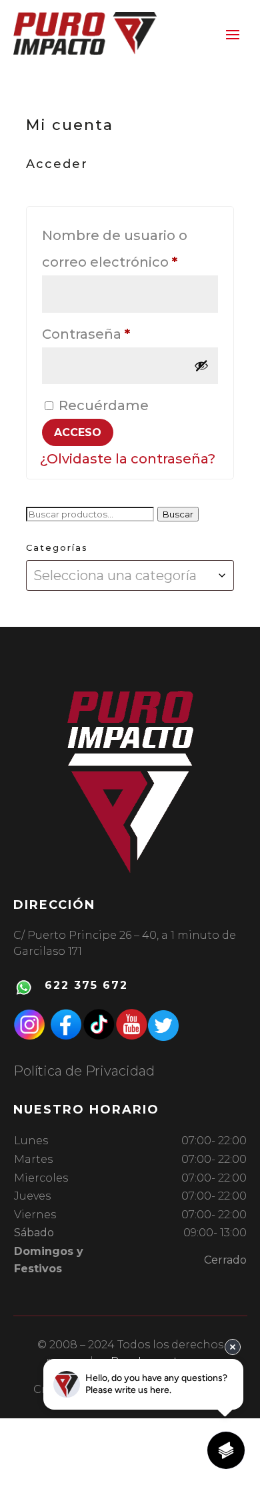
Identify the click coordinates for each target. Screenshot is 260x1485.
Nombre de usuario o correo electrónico (130, 248)
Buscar (178, 514)
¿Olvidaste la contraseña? (127, 459)
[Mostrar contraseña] (201, 365)
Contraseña (124, 333)
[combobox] (130, 575)
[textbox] (130, 575)
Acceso (77, 432)
